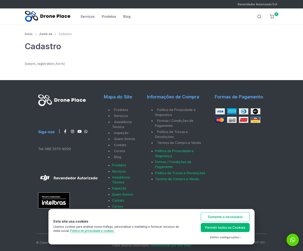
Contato (120, 145)
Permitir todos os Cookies (225, 227)
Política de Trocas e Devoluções (171, 134)
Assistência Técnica (122, 124)
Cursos (119, 151)
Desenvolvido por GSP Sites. (171, 245)
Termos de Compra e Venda (179, 143)
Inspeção (121, 133)
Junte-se (45, 34)
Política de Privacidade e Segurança (175, 112)
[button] (293, 240)
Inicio (29, 34)
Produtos (109, 16)
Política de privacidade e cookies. (92, 230)
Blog (126, 16)
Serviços (87, 16)
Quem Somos (124, 139)
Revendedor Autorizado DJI (257, 4)
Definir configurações (224, 237)
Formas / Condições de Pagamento (174, 123)
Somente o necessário (225, 217)
